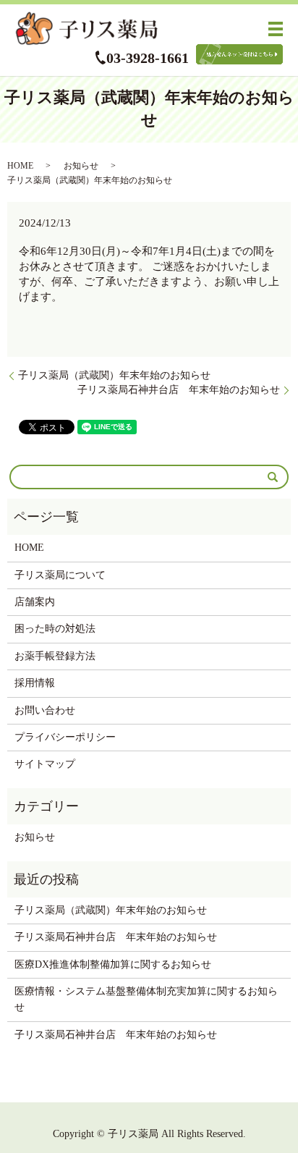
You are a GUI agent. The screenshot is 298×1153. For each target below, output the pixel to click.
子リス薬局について (60, 575)
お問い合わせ (44, 710)
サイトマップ (44, 764)
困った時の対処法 (54, 628)
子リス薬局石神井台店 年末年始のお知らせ (178, 389)
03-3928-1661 (147, 58)
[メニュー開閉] (275, 29)
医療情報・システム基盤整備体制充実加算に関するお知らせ (146, 999)
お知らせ (81, 166)
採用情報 (34, 682)
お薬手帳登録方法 (54, 656)
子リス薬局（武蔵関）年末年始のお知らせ (114, 375)
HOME (20, 166)
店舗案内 (34, 601)
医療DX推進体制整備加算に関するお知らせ (112, 964)
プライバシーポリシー (65, 737)
